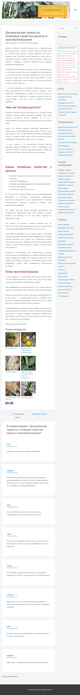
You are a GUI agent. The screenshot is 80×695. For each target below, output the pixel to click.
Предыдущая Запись (18, 414)
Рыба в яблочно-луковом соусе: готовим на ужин (26, 350)
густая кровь (46, 279)
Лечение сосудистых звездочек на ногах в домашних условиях (65, 152)
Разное (60, 266)
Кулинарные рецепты (65, 244)
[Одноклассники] (9, 403)
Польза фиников (64, 146)
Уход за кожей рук (64, 290)
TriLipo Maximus (70, 60)
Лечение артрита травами (67, 112)
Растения (61, 270)
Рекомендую (62, 273)
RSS (62, 89)
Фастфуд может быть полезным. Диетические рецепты (67, 106)
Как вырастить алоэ (27, 397)
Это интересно (63, 296)
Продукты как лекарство (67, 263)
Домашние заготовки (65, 228)
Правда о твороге (11, 372)
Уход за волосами (64, 283)
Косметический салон (66, 238)
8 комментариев (32, 43)
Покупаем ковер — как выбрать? (12, 398)
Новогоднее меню (64, 247)
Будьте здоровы (11, 43)
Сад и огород (63, 276)
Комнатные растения (65, 234)
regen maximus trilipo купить (67, 47)
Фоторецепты (63, 293)
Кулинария (62, 241)
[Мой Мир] (12, 403)
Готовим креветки (11, 348)
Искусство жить (63, 231)
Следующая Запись (39, 414)
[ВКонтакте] (6, 403)
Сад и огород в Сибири (66, 280)
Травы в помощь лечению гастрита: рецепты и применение (27, 375)
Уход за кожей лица (65, 286)
